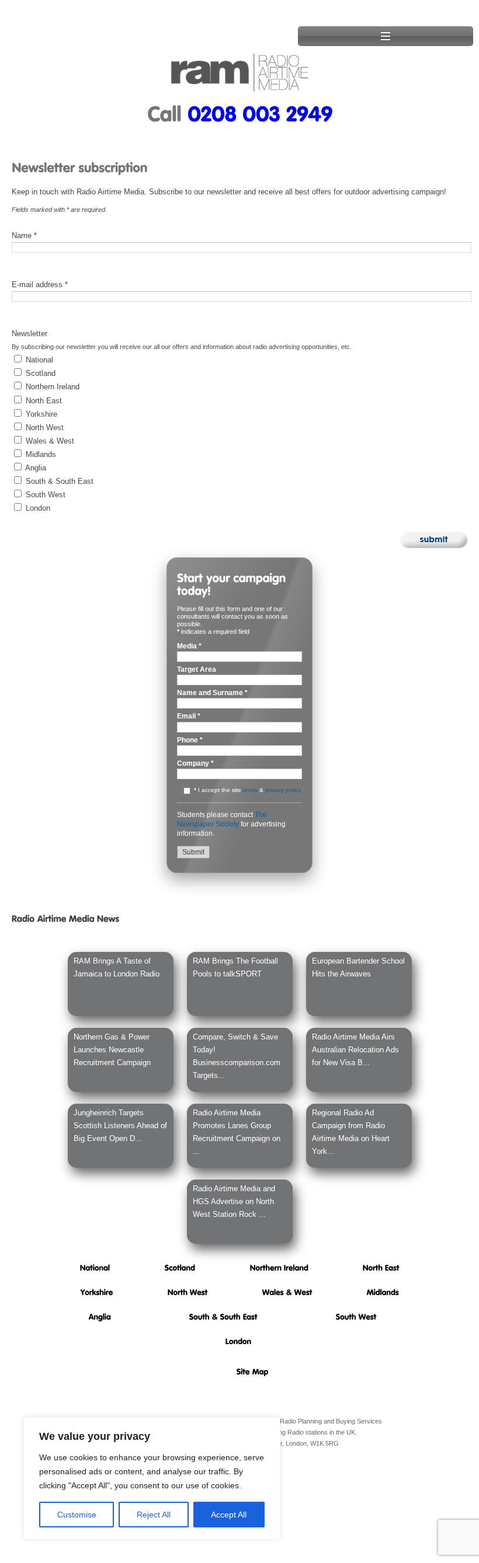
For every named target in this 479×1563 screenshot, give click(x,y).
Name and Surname (212, 693)
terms (250, 790)
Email (188, 716)
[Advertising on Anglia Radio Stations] (100, 1316)
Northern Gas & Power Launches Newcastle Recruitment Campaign (112, 1049)
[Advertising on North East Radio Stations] (381, 1267)
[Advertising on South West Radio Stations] (356, 1316)
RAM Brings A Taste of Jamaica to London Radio (116, 967)
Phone (190, 740)
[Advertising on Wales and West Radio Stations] (287, 1292)
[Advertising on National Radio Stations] (95, 1267)
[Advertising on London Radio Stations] (238, 1341)
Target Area (196, 670)
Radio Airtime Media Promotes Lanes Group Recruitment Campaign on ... (236, 1132)
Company (195, 763)
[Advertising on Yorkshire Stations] (97, 1292)
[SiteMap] (253, 1371)
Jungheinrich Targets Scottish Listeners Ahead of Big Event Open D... (120, 1125)
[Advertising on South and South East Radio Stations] (223, 1316)
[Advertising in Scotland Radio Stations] (180, 1267)
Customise (76, 1514)
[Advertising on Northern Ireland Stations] (279, 1267)
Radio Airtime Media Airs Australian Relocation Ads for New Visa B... (355, 1049)
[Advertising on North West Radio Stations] (188, 1292)
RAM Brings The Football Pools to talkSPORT (235, 967)
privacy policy (283, 790)
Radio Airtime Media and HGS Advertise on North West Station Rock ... (234, 1201)
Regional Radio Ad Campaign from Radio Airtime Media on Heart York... (351, 1132)
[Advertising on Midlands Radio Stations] (383, 1292)
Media (189, 646)
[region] (151, 1478)
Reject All (154, 1514)
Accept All (229, 1514)
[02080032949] (260, 113)
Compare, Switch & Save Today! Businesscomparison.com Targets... (236, 1056)
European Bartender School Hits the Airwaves (358, 967)
